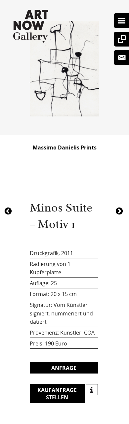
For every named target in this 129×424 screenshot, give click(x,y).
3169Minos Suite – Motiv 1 (120, 210)
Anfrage (63, 368)
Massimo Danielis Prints (65, 147)
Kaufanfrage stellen (57, 393)
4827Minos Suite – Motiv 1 (9, 210)
